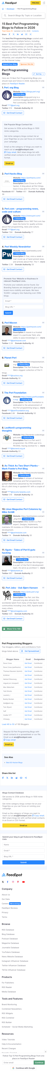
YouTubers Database (11, 952)
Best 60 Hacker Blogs (14, 762)
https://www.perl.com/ (30, 216)
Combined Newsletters (12, 1009)
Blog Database (8, 934)
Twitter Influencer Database (14, 965)
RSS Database (8, 930)
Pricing (35, 3)
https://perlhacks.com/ (31, 178)
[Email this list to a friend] (26, 34)
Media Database (9, 992)
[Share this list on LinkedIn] (17, 34)
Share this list (9, 773)
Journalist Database (10, 947)
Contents (35, 31)
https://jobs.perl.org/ (30, 592)
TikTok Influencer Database (13, 970)
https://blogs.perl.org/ (30, 91)
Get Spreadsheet (32, 651)
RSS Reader (7, 987)
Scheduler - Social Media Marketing (17, 1027)
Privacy (5, 912)
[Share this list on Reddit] (22, 34)
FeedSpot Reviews (10, 908)
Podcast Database (10, 939)
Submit (8, 313)
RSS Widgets (7, 1013)
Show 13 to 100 (14, 629)
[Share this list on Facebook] (9, 34)
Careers (11, 903)
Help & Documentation (11, 1044)
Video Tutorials (8, 1039)
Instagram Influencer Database (15, 961)
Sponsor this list (26, 64)
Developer (11, 9)
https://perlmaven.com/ (31, 327)
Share (4, 34)
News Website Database (12, 956)
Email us (9, 163)
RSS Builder (7, 1022)
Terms (4, 917)
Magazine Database (10, 943)
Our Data (6, 899)
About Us (6, 895)
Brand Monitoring (9, 1004)
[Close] (45, 1051)
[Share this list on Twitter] (13, 34)
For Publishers (8, 983)
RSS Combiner (8, 1018)
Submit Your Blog (10, 64)
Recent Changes (9, 1048)
